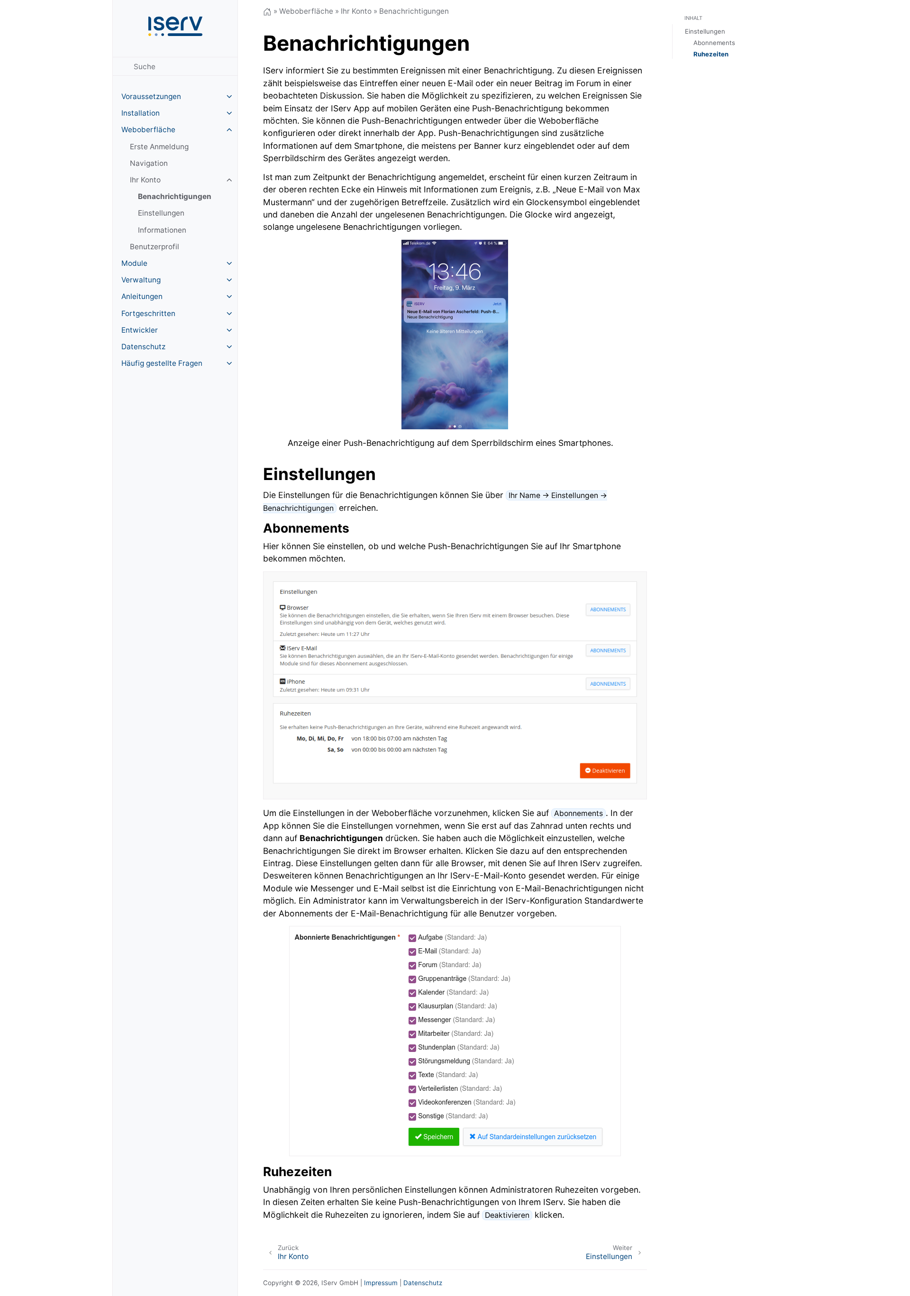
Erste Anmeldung (159, 146)
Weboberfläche (148, 129)
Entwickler (139, 330)
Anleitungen (142, 296)
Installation (140, 113)
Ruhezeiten (710, 54)
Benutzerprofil (154, 246)
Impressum (381, 1283)
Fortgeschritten (148, 313)
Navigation (149, 163)
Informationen (162, 230)
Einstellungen (161, 213)
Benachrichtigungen (174, 196)
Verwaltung (141, 279)
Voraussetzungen (151, 96)
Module (134, 263)
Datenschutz (143, 346)
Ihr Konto (145, 179)
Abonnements (714, 42)
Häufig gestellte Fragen (161, 363)
